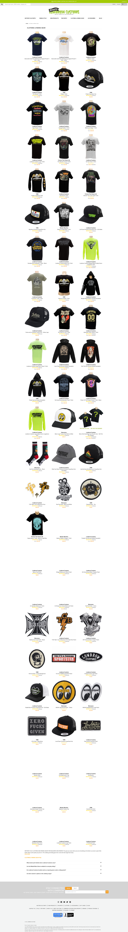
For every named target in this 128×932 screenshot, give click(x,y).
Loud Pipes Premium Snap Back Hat (64, 741)
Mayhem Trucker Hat (64, 809)
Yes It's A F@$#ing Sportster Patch (64, 673)
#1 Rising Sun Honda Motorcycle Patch (64, 606)
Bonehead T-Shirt (64, 195)
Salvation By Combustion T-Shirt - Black (37, 263)
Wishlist (114, 4)
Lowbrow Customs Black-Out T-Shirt (64, 263)
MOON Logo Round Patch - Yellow (64, 707)
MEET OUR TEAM (57, 908)
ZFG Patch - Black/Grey (37, 741)
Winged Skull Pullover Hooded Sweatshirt (91, 298)
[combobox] (17, 4)
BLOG (88, 905)
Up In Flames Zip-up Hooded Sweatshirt (63, 366)
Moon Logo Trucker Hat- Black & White (64, 434)
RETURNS (43, 908)
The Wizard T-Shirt (37, 94)
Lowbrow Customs (31, 921)
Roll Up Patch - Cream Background (37, 673)
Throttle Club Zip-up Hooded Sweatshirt (90, 538)
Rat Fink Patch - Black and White (64, 504)
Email (68, 888)
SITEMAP (72, 910)
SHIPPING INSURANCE (57, 910)
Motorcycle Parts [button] (30, 18)
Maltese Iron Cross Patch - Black (37, 639)
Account (118, 4)
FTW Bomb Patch (91, 843)
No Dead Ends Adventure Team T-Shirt (64, 400)
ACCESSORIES (74, 905)
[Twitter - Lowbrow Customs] (67, 902)
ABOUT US (49, 908)
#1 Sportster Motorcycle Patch (37, 606)
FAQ (38, 908)
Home (27, 23)
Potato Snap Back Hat (91, 94)
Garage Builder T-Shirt (64, 127)
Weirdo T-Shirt (90, 58)
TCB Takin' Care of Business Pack (37, 504)
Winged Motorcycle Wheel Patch (64, 572)
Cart (125, 4)
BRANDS (84, 908)
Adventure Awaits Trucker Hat (37, 809)
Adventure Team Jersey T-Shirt (91, 332)
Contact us (124, 1)
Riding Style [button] (43, 18)
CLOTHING (67, 905)
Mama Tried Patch (37, 572)
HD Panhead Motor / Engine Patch (91, 639)
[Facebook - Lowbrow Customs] (61, 902)
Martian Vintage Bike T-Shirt (64, 229)
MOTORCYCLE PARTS (41, 905)
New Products (54, 18)
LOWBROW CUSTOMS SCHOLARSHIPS (72, 908)
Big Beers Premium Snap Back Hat (37, 229)
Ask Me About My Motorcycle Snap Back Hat (90, 469)
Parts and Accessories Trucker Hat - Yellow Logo (37, 332)
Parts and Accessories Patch (91, 741)
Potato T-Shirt (64, 94)
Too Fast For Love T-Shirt (64, 332)
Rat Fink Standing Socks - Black (37, 469)
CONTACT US (32, 908)
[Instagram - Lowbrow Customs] (58, 902)
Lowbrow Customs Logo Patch (64, 843)
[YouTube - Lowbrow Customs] (64, 902)
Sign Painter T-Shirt (37, 127)
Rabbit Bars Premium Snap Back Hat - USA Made (37, 707)
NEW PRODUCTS (52, 905)
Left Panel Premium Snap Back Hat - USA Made (91, 229)
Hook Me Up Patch (90, 809)
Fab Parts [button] (64, 18)
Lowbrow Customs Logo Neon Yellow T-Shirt (37, 366)
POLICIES (66, 910)
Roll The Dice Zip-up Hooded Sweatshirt (90, 366)
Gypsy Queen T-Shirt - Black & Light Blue (37, 538)
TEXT (75, 888)
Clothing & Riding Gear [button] (77, 18)
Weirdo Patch (37, 775)
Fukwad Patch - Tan (91, 504)
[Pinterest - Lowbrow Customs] (70, 902)
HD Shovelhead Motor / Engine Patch (91, 572)
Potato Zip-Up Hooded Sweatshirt (37, 400)
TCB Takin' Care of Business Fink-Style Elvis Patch (64, 639)
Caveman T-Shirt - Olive (37, 298)
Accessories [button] (91, 18)
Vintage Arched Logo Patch (90, 673)
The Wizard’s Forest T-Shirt (64, 161)
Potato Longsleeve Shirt (37, 195)
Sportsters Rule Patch (37, 843)
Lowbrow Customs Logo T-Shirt (37, 161)
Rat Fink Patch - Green (90, 606)
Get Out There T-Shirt (91, 161)
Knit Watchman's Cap (64, 775)
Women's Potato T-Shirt (64, 298)
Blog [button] (100, 18)
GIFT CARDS (83, 905)
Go (107, 891)
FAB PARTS (60, 905)
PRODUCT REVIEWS (92, 908)
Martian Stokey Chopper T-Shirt (64, 538)
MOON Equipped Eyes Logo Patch (91, 707)
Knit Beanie (91, 775)
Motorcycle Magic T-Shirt (91, 127)
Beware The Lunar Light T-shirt (91, 195)
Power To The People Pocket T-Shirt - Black (91, 400)
